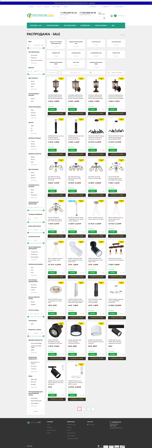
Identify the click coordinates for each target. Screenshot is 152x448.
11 (88, 408)
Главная (28, 30)
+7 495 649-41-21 (68, 13)
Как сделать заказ (71, 424)
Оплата (39, 6)
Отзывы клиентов (51, 430)
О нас (48, 424)
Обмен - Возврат (56, 6)
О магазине (31, 6)
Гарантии (66, 6)
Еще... (113, 25)
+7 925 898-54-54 (87, 13)
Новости (49, 433)
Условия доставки (71, 433)
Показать (35, 411)
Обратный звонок (64, 14)
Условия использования (72, 438)
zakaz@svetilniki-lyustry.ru (85, 14)
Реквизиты (49, 427)
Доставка (46, 6)
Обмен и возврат (71, 435)
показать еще (34, 62)
